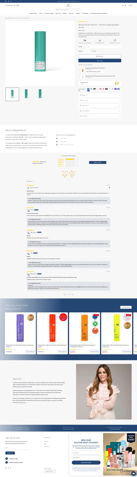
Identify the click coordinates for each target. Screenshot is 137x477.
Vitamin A (10, 18)
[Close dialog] (133, 436)
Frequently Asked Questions (16, 462)
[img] (30, 185)
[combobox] (68, 9)
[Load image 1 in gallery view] (12, 94)
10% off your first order (68, 427)
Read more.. (23, 402)
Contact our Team (13, 458)
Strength (80, 46)
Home (6, 18)
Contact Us (46, 446)
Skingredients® (20, 386)
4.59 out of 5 (43, 161)
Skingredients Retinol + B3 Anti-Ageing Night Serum (21, 18)
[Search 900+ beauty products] (57, 9)
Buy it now (100, 60)
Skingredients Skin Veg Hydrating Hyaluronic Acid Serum (115, 345)
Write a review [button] (97, 162)
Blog (45, 444)
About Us (46, 441)
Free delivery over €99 (22, 427)
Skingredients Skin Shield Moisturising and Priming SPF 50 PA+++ (82, 345)
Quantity (80, 51)
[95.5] (65, 173)
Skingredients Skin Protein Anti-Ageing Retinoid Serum (52, 345)
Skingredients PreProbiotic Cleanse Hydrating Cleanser (19, 345)
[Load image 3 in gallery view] (40, 94)
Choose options (30, 351)
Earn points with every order (114, 427)
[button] (33, 13)
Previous (133, 308)
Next (136, 308)
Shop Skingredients (126, 307)
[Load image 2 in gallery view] (26, 94)
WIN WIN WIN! (86, 462)
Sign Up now (10, 453)
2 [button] (66, 294)
